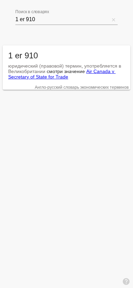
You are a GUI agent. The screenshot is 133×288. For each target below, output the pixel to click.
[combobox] (62, 19)
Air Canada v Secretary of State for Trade (62, 74)
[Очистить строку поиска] (113, 19)
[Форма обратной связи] (126, 281)
